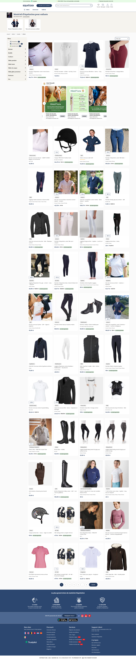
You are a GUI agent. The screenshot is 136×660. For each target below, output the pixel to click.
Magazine (49, 649)
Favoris (98, 7)
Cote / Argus (72, 634)
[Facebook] (78, 616)
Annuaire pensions (51, 637)
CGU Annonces (95, 650)
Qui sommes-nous (96, 642)
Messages (103, 7)
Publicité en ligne (73, 637)
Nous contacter (95, 634)
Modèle (10, 53)
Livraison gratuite (16, 43)
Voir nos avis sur (26, 1)
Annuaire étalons (51, 634)
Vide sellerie (49, 642)
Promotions (15, 41)
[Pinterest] (89, 616)
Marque (10, 49)
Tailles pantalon (12, 60)
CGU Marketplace (96, 652)
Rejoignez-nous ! (70, 616)
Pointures (10, 75)
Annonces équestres (51, 639)
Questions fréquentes (97, 636)
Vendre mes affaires (74, 632)
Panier (111, 7)
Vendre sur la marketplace (75, 639)
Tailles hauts (11, 64)
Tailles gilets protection (14, 72)
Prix (9, 79)
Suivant (93, 584)
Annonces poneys (51, 632)
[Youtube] (86, 616)
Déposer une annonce (74, 630)
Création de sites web (74, 644)
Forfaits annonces (73, 642)
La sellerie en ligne (51, 646)
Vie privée (94, 647)
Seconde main (14, 46)
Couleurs (10, 57)
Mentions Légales (96, 645)
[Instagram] (82, 616)
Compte (107, 7)
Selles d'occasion (51, 644)
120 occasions (26, 16)
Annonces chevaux (51, 630)
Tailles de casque (12, 68)
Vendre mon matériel (44, 5)
